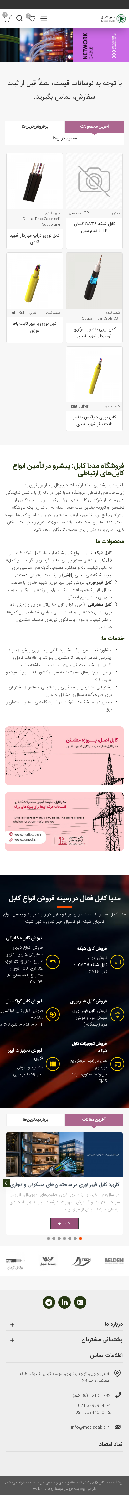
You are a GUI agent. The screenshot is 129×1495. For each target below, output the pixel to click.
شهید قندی (52, 213)
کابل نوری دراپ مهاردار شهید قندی (34, 239)
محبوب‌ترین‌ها (65, 138)
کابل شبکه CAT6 (92, 965)
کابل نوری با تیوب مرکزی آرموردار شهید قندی (95, 333)
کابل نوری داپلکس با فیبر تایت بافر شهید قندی (94, 421)
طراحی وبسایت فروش (80, 1489)
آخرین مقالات (94, 1120)
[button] (122, 1183)
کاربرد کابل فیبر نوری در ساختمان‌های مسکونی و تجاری (64, 1185)
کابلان (116, 213)
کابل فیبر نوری (84, 1010)
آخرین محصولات (94, 126)
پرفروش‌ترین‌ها (35, 126)
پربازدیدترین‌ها (35, 1120)
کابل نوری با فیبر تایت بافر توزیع (35, 327)
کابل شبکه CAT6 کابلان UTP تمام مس (94, 227)
